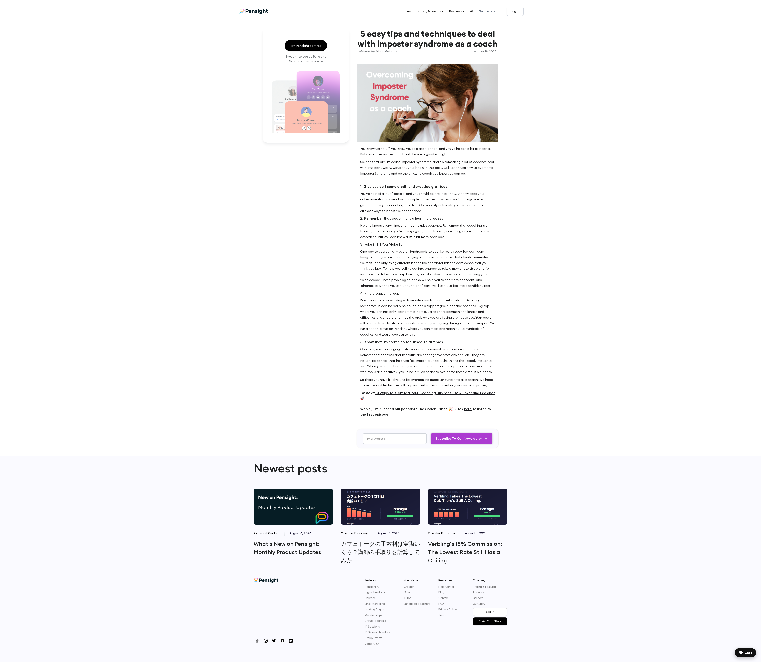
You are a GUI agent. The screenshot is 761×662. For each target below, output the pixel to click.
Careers (478, 598)
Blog (441, 592)
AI (471, 11)
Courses (370, 598)
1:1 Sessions (372, 626)
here (468, 409)
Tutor (407, 598)
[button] (489, 11)
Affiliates (478, 592)
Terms (442, 615)
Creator (409, 586)
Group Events (373, 638)
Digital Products (375, 592)
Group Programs (375, 620)
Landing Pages (374, 609)
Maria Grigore (386, 51)
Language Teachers (417, 603)
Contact (443, 598)
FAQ (441, 603)
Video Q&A (372, 643)
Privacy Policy (447, 609)
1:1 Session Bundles (377, 632)
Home (407, 11)
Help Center (446, 586)
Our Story (479, 603)
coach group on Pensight (388, 329)
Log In (515, 11)
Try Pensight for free (305, 46)
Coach (408, 592)
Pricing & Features (430, 11)
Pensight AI (372, 586)
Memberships (373, 615)
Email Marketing (375, 603)
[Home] (257, 11)
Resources (456, 11)
